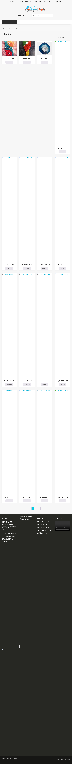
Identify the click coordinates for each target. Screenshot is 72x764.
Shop (32, 22)
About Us (26, 22)
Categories (7, 22)
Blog (36, 22)
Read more (9, 62)
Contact (42, 22)
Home (20, 22)
